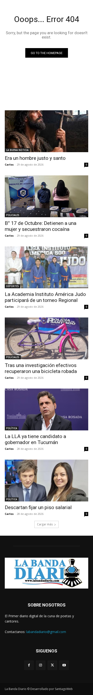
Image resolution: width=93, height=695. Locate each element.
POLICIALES (12, 215)
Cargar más (45, 524)
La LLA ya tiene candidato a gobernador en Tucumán (35, 439)
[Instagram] (40, 665)
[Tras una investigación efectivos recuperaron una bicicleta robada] (46, 338)
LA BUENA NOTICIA (17, 150)
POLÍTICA (11, 428)
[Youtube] (64, 665)
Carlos (9, 164)
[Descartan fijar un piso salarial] (46, 480)
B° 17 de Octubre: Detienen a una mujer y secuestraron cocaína (40, 226)
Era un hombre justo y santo (35, 158)
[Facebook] (29, 665)
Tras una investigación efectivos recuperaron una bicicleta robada (41, 368)
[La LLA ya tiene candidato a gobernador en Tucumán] (46, 409)
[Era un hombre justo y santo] (46, 131)
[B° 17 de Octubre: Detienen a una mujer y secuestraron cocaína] (46, 196)
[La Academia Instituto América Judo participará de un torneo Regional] (46, 267)
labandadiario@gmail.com (46, 631)
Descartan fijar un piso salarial (38, 507)
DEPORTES (12, 286)
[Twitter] (52, 665)
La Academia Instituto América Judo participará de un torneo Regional (45, 297)
